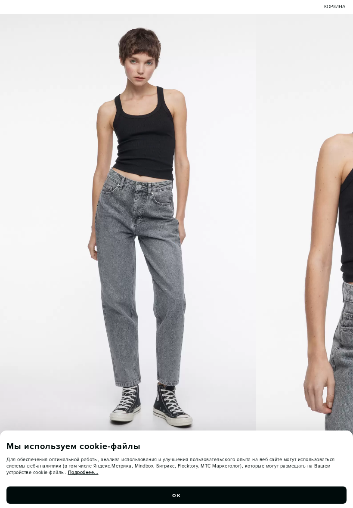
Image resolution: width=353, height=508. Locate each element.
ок (176, 495)
